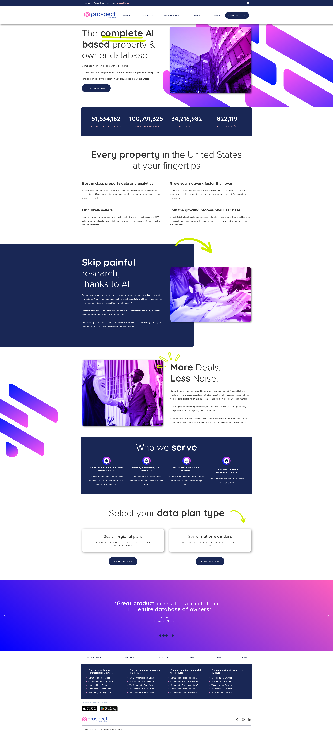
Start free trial (96, 88)
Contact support (94, 657)
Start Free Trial (123, 561)
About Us (163, 657)
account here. (123, 3)
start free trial (237, 15)
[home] (100, 15)
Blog (244, 657)
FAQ (219, 657)
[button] (129, 15)
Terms (193, 657)
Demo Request (131, 657)
